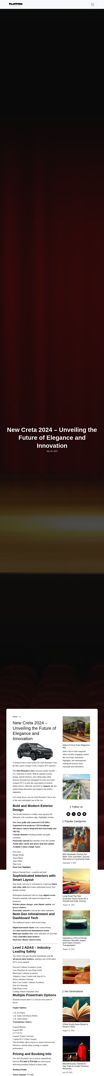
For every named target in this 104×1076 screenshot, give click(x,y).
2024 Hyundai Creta (25, 771)
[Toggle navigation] (92, 4)
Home (15, 717)
